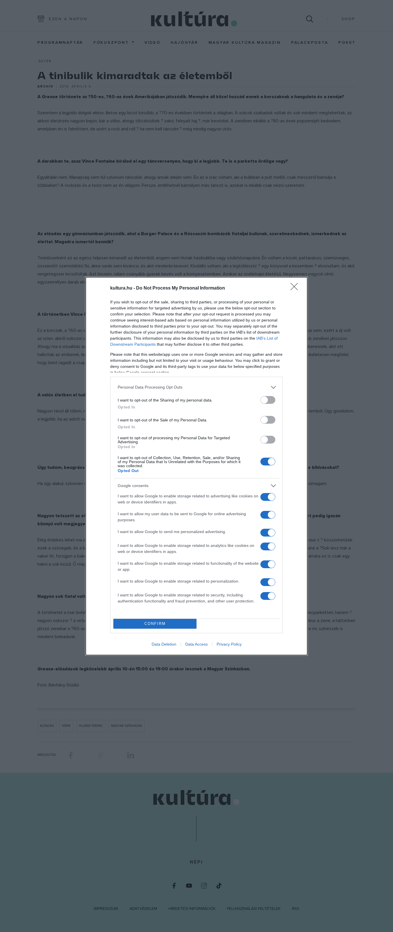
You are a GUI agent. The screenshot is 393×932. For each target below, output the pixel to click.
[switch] (267, 400)
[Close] (296, 288)
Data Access (196, 644)
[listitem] (196, 387)
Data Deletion (164, 644)
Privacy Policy (229, 644)
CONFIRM (155, 623)
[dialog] (196, 466)
